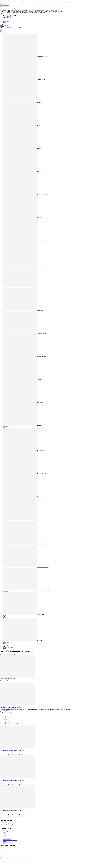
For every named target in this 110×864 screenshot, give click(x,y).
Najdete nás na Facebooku (16, 857)
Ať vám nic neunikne (4, 815)
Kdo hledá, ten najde (4, 27)
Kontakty (4, 22)
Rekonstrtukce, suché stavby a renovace (10, 840)
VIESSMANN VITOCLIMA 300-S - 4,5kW (13, 780)
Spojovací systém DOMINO (8, 838)
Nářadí (4, 33)
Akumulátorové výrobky (7, 830)
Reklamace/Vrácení (28, 860)
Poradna (4, 616)
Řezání (4, 833)
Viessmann (2, 713)
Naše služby (5, 615)
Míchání (4, 841)
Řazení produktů (3, 722)
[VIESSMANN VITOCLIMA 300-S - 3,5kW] (17, 747)
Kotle (4, 427)
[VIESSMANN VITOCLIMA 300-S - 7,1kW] (17, 705)
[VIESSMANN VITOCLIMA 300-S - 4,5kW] (17, 777)
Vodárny (4, 843)
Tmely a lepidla (5, 426)
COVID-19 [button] (5, 617)
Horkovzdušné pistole (7, 842)
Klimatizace (5, 520)
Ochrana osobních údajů (14, 860)
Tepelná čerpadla (6, 591)
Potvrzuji (2, 13)
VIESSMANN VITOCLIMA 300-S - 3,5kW (13, 750)
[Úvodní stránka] (4, 25)
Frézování (4, 835)
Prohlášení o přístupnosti (4, 860)
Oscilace (4, 834)
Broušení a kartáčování (7, 839)
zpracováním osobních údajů (10, 817)
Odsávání (4, 832)
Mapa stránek (21, 860)
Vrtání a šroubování (6, 831)
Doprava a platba (6, 21)
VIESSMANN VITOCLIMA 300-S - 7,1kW (10, 707)
